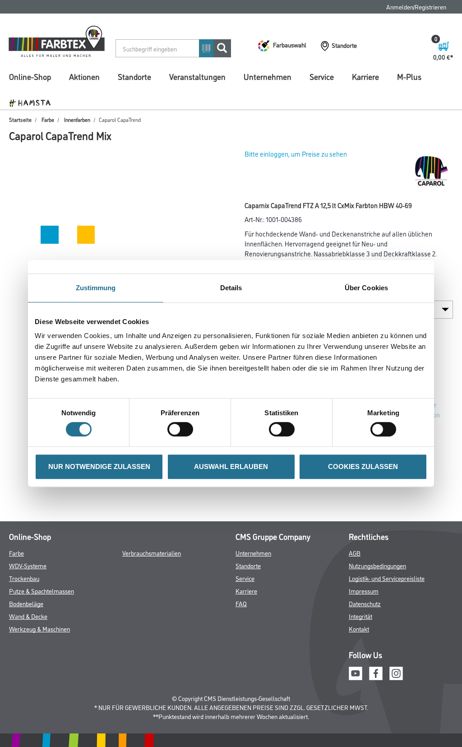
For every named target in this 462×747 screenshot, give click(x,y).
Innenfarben (77, 119)
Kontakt (359, 628)
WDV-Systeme (27, 565)
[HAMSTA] (33, 102)
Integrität (360, 616)
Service (322, 76)
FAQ (241, 603)
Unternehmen (267, 76)
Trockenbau (24, 578)
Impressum (364, 590)
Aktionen (84, 76)
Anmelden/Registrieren (416, 6)
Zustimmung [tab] (96, 288)
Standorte (134, 76)
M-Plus (409, 76)
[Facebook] (376, 672)
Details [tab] (231, 288)
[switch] (182, 429)
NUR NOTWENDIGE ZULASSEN (99, 466)
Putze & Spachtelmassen (41, 590)
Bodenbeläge (26, 603)
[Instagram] (396, 672)
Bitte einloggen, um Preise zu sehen (296, 153)
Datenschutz (365, 603)
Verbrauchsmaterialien (151, 552)
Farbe (48, 119)
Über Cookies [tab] (366, 288)
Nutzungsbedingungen (377, 565)
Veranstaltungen (197, 76)
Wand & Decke (28, 616)
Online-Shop (30, 76)
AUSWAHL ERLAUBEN (231, 466)
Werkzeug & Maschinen (39, 628)
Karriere (365, 76)
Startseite (20, 119)
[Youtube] (355, 672)
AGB (354, 552)
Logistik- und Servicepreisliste (387, 578)
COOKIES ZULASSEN (363, 466)
